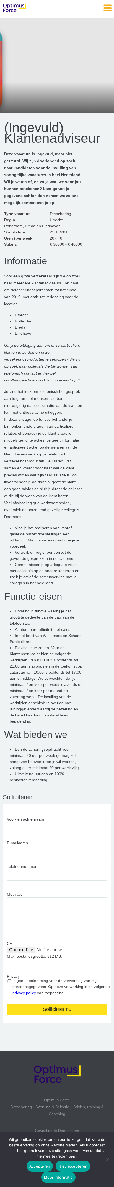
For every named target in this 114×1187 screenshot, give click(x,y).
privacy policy (24, 993)
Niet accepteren (72, 1166)
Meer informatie (58, 1177)
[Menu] (107, 8)
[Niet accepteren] (107, 1160)
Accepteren (39, 1166)
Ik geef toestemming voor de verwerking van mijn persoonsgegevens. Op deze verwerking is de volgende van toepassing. (61, 986)
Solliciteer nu (57, 1009)
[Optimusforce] (30, 8)
